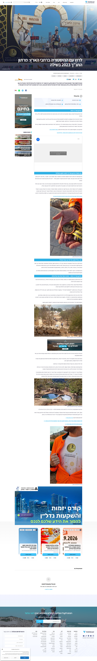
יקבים (54, 645)
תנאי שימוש (88, 637)
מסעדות (53, 636)
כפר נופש (60, 638)
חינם (45, 648)
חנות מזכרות (35, 636)
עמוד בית (81, 73)
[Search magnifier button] (29, 2)
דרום (34, 529)
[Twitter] (22, 90)
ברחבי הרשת (69, 645)
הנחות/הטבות (68, 641)
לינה (59, 2)
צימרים (61, 633)
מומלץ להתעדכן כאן (54, 129)
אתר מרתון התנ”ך (69, 417)
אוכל (54, 2)
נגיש (70, 651)
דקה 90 (61, 643)
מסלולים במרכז (43, 643)
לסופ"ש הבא (69, 648)
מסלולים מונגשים (43, 633)
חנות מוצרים (35, 634)
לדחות (15, 657)
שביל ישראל (44, 645)
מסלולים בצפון (43, 639)
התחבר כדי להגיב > (48, 589)
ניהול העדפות (6, 657)
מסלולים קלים (43, 636)
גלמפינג (61, 648)
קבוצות (76, 643)
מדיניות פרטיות (84, 637)
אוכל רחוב (53, 641)
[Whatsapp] (19, 90)
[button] (2, 649)
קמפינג (61, 645)
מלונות (61, 636)
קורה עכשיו (65, 2)
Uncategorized (45, 529)
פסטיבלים (69, 633)
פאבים (53, 651)
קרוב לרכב (44, 650)
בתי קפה (53, 633)
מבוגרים (76, 638)
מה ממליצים (69, 643)
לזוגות (61, 653)
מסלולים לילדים (43, 638)
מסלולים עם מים (43, 646)
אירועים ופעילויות (72, 73)
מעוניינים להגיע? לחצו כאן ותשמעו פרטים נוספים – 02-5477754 (69, 132)
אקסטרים (75, 636)
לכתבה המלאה (72, 554)
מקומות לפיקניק (52, 643)
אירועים (72, 529)
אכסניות (61, 634)
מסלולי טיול (48, 2)
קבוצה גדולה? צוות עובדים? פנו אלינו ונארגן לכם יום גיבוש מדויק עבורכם (67, 196)
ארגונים (76, 645)
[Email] (16, 91)
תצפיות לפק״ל (52, 634)
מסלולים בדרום (43, 641)
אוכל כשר (53, 650)
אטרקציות (71, 2)
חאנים (61, 646)
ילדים (76, 633)
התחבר (6, 2)
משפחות (75, 634)
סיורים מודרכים (34, 633)
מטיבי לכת (44, 634)
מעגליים (44, 651)
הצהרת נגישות (92, 637)
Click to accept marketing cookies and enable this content (58, 153)
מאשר (25, 657)
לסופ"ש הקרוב (68, 646)
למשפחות (60, 651)
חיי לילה (76, 650)
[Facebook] (26, 90)
